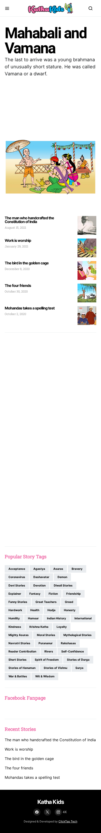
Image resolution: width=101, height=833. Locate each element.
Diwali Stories (63, 585)
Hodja (51, 610)
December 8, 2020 (17, 269)
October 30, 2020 (16, 291)
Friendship (73, 593)
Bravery (77, 569)
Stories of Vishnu (55, 668)
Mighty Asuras (18, 635)
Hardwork (15, 610)
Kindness (14, 627)
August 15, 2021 (15, 227)
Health (34, 610)
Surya (79, 668)
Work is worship (18, 240)
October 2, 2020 (15, 314)
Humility (14, 618)
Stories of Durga (78, 659)
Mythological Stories (77, 635)
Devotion (39, 585)
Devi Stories (16, 585)
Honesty (69, 610)
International (83, 618)
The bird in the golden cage (27, 263)
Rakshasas (68, 643)
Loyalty (62, 627)
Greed (69, 602)
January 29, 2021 (16, 246)
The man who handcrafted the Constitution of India (29, 220)
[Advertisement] (50, 108)
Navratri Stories (19, 643)
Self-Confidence (72, 651)
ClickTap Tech (67, 821)
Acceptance (16, 569)
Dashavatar (41, 577)
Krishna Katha (38, 627)
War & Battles (17, 676)
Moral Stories (46, 635)
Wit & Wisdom (44, 676)
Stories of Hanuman (21, 668)
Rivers (48, 651)
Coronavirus (16, 577)
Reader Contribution (22, 651)
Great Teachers (46, 602)
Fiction (53, 593)
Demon (62, 577)
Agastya (39, 569)
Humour (33, 618)
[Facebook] (36, 812)
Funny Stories (17, 602)
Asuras (58, 569)
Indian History (56, 618)
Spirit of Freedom (47, 659)
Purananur (46, 643)
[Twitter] (47, 812)
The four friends (18, 285)
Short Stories (17, 659)
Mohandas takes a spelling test (29, 308)
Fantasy (34, 593)
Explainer (14, 593)
